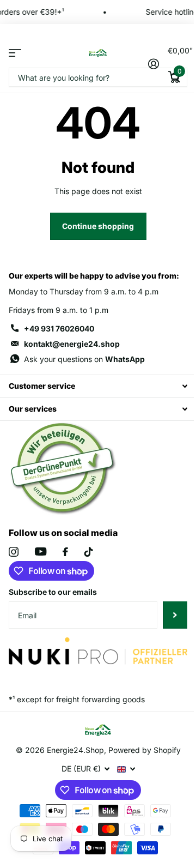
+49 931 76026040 (59, 328)
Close (98, 386)
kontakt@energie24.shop (72, 343)
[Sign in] (153, 64)
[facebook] (65, 551)
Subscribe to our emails (53, 591)
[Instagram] (14, 552)
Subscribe (175, 615)
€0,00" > (177, 60)
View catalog (15, 52)
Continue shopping (98, 226)
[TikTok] (88, 552)
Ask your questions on (84, 359)
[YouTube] (40, 551)
